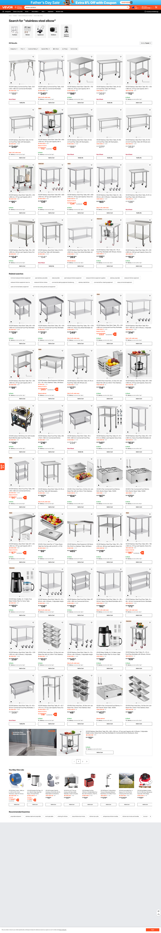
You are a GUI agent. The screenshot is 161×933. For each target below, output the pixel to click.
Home (10, 15)
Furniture (15, 15)
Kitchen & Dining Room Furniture (25, 15)
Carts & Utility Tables (38, 15)
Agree (152, 929)
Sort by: (143, 43)
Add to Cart (51, 102)
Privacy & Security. (62, 929)
